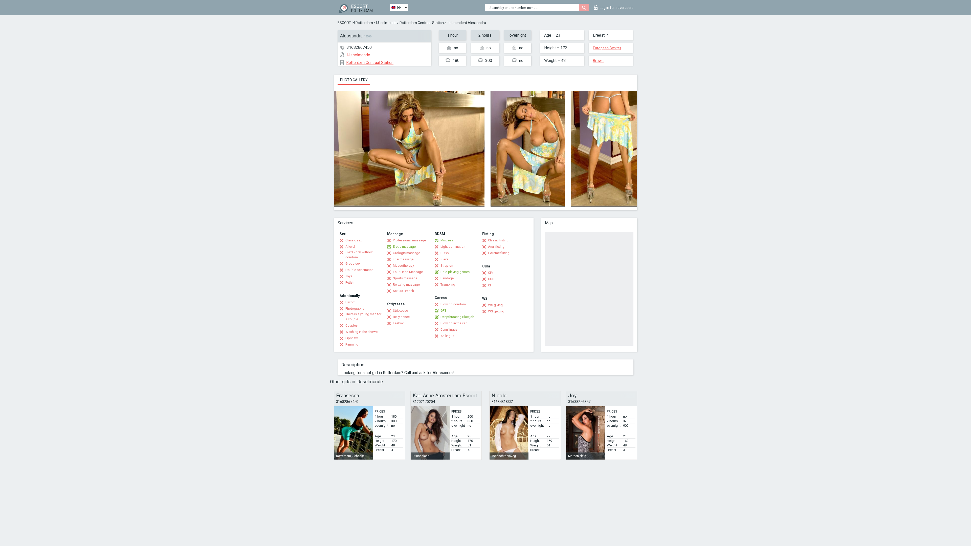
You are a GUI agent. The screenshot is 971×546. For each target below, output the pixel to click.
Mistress (446, 240)
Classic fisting (498, 240)
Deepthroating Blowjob (457, 317)
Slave (444, 259)
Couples (351, 325)
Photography (354, 308)
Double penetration (359, 270)
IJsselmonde (386, 23)
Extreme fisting (499, 253)
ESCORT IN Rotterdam (355, 23)
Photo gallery (354, 80)
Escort (350, 302)
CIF (490, 285)
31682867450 (359, 47)
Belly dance (401, 317)
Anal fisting (496, 246)
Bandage (447, 278)
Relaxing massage (406, 284)
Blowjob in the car (453, 323)
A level (350, 246)
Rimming (351, 344)
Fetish (349, 282)
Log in (616, 8)
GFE (443, 310)
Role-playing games (455, 272)
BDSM (445, 253)
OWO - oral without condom (359, 254)
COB (491, 279)
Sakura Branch (403, 291)
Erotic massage (404, 246)
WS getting (496, 311)
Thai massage (403, 259)
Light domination (452, 246)
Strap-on (446, 265)
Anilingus (447, 336)
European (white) (607, 48)
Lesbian (399, 323)
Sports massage (405, 278)
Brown (598, 60)
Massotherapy (403, 265)
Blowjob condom (453, 304)
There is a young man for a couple (363, 316)
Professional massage (409, 240)
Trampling (447, 284)
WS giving (495, 305)
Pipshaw (351, 338)
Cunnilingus (448, 329)
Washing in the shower (362, 332)
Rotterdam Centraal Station (422, 23)
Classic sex (353, 240)
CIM (491, 273)
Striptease (400, 310)
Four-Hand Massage (408, 272)
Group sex (352, 263)
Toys (348, 276)
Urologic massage (406, 253)
